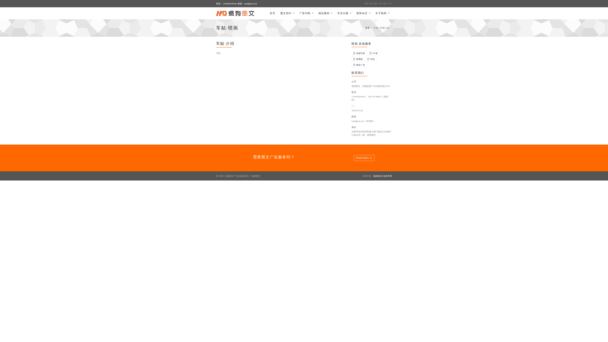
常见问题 (343, 13)
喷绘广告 (360, 65)
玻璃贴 (359, 59)
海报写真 (360, 53)
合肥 (366, 4)
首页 (272, 13)
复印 (385, 4)
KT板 (375, 53)
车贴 (372, 59)
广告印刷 (305, 13)
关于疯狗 (381, 13)
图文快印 (286, 13)
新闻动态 (362, 13)
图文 (375, 4)
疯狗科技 (378, 176)
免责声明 (387, 176)
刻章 (371, 4)
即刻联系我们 (363, 158)
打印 (380, 4)
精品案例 (324, 13)
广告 (390, 4)
